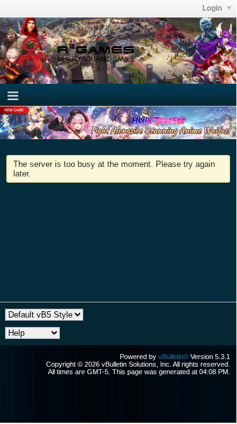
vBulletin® (173, 356)
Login (213, 8)
